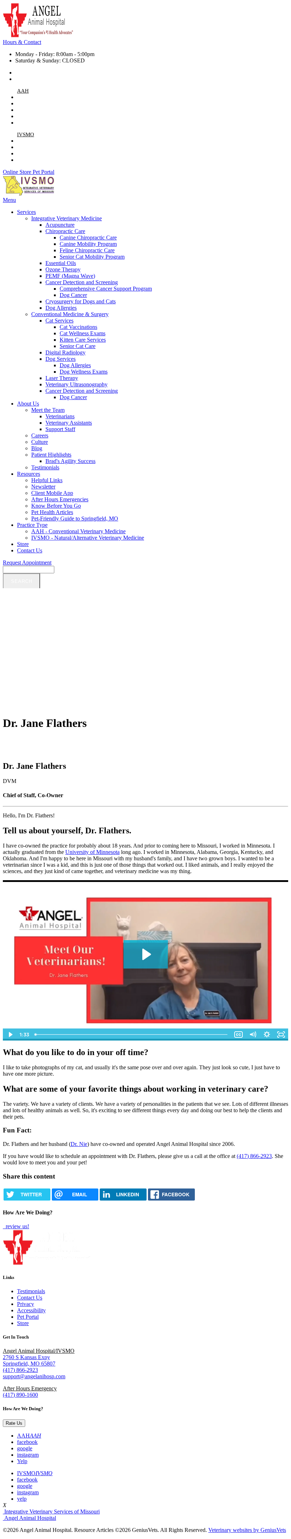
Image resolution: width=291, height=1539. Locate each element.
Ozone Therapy (63, 269)
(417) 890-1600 (20, 1395)
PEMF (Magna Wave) (70, 276)
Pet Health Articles (52, 512)
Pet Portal (43, 172)
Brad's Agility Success (70, 461)
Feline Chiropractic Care (87, 250)
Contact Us (29, 550)
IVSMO (25, 134)
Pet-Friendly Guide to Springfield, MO (74, 518)
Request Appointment (27, 562)
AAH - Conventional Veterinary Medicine (78, 531)
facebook (27, 103)
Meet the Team (48, 410)
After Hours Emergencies (59, 499)
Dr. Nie (79, 1144)
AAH (23, 91)
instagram (28, 116)
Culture (39, 442)
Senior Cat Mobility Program (92, 257)
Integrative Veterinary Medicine (66, 218)
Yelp (22, 123)
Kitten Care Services (83, 340)
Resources (28, 474)
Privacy (25, 1304)
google (24, 110)
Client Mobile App (52, 493)
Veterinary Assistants (68, 423)
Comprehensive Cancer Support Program (106, 289)
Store (23, 544)
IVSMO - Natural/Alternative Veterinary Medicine (87, 538)
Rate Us (14, 1423)
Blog (36, 448)
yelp (22, 160)
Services (26, 212)
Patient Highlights (51, 455)
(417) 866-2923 (32, 73)
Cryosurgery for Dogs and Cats (80, 301)
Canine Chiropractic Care (88, 238)
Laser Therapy (61, 378)
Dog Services (60, 359)
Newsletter (43, 487)
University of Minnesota (92, 852)
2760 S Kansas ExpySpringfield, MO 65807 (29, 1360)
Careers (39, 435)
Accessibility (31, 1310)
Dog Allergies (61, 308)
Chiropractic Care (65, 231)
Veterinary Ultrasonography (76, 384)
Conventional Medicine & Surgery (70, 314)
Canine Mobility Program (88, 244)
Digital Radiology (65, 352)
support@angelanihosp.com (46, 79)
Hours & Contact (22, 42)
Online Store (18, 172)
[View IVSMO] (29, 194)
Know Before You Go (56, 506)
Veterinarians (60, 416)
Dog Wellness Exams (84, 372)
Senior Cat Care (77, 346)
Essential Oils (60, 263)
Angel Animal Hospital (29, 1518)
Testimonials (45, 467)
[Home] (38, 36)
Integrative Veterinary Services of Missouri (51, 1511)
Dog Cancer (73, 295)
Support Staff (60, 429)
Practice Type (32, 525)
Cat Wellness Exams (82, 333)
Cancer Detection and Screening (81, 282)
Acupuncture (60, 225)
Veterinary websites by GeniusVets (247, 1530)
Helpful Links (46, 480)
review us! (16, 1226)
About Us (28, 404)
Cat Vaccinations (78, 327)
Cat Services (59, 321)
